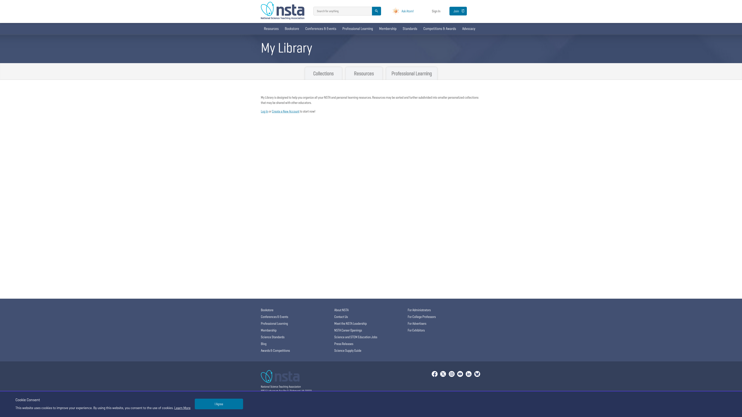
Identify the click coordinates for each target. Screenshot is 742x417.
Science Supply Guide (347, 350)
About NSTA (341, 310)
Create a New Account (285, 111)
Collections (323, 73)
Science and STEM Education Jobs (355, 337)
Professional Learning (357, 28)
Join (456, 11)
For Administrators (419, 310)
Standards (410, 28)
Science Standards (272, 337)
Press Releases (343, 344)
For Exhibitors (416, 330)
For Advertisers (417, 323)
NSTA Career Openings (348, 330)
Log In (264, 111)
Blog (263, 344)
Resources (271, 28)
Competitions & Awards (439, 28)
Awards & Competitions (275, 350)
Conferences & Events (320, 28)
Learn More (182, 408)
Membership (388, 28)
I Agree (219, 404)
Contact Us (341, 316)
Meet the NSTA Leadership (350, 323)
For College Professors (422, 316)
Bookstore (292, 28)
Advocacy (468, 28)
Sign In (436, 11)
